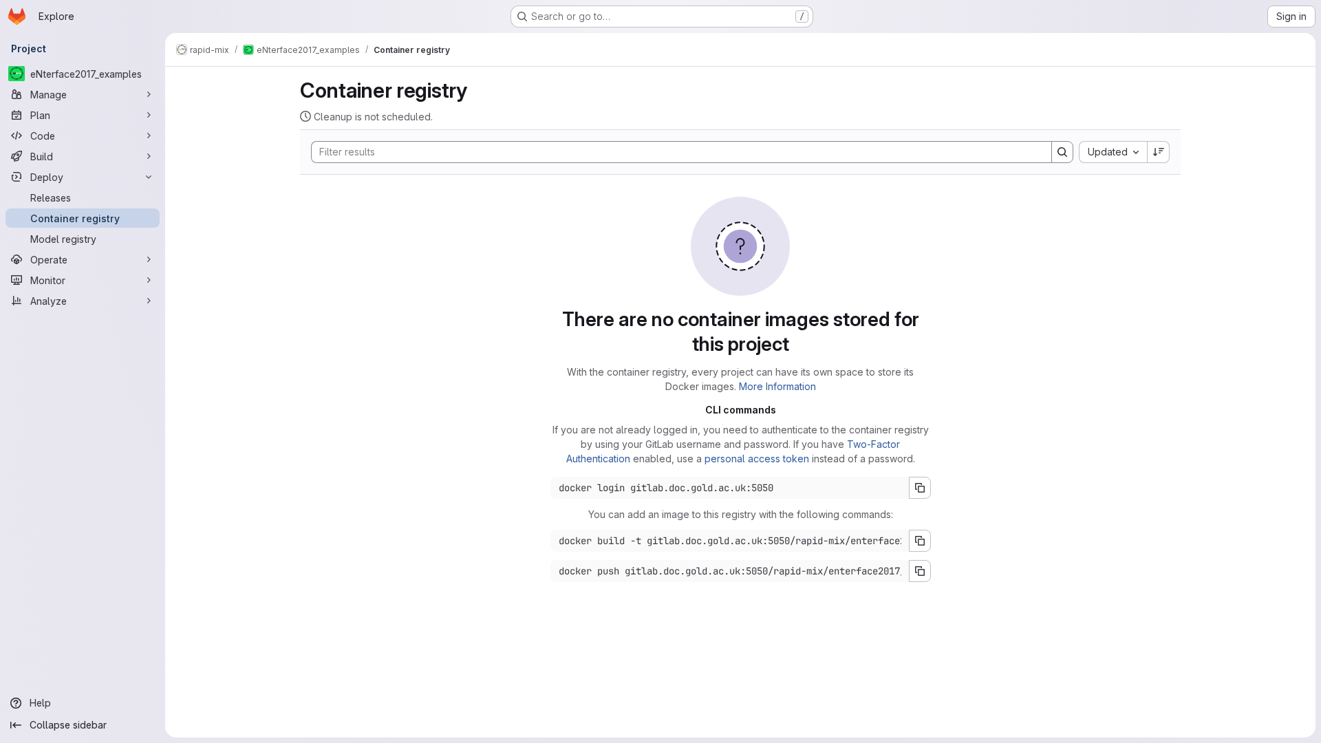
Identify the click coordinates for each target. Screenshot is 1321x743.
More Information (777, 386)
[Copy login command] (920, 488)
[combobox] (1113, 152)
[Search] (1062, 152)
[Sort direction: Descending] (1159, 152)
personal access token (757, 458)
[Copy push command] (920, 571)
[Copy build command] (920, 541)
